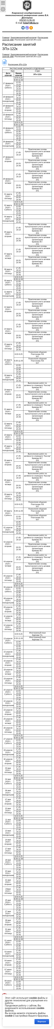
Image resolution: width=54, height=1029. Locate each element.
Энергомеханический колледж (23, 38)
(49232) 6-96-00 (27, 20)
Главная (5, 38)
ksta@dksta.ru (30, 23)
